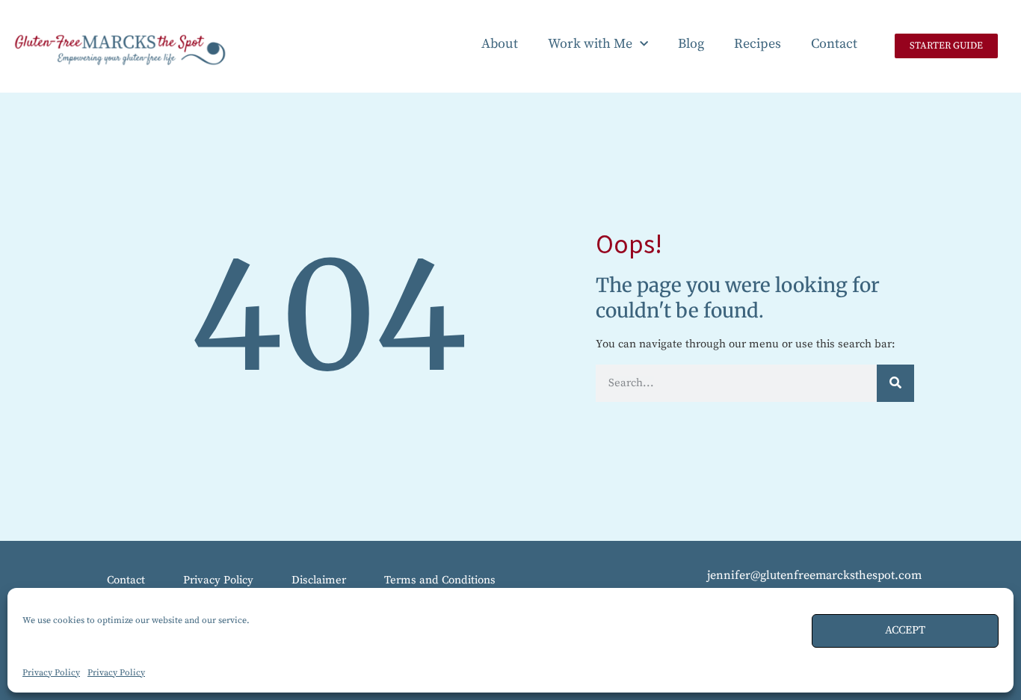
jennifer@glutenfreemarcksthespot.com (814, 575)
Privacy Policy (51, 672)
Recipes (757, 43)
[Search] (895, 383)
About (499, 43)
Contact (834, 43)
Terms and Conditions (440, 580)
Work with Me (590, 43)
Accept (905, 630)
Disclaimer (319, 580)
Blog (691, 43)
